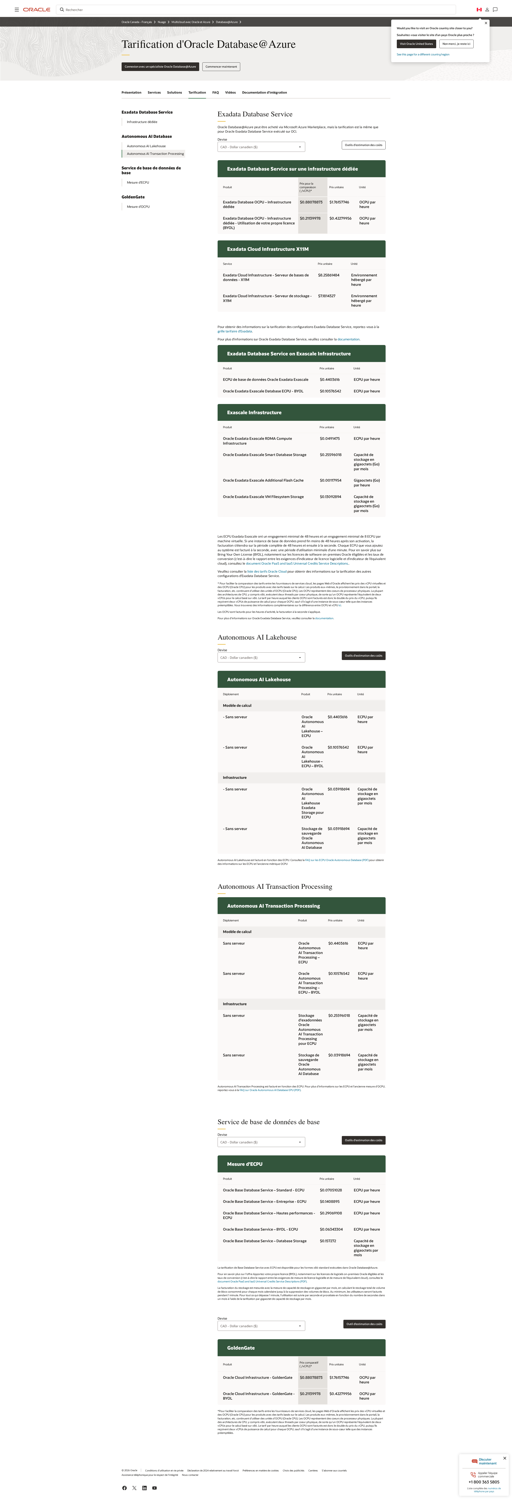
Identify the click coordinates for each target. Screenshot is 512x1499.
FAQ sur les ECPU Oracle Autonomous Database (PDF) (337, 860)
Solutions (174, 92)
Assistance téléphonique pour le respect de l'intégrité (150, 1474)
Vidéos (230, 92)
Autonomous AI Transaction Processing (155, 153)
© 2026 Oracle (129, 1470)
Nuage (162, 22)
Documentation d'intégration (264, 92)
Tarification (197, 92)
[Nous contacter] (495, 9)
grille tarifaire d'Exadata (235, 331)
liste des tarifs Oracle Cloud (267, 571)
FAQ (215, 92)
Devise (222, 139)
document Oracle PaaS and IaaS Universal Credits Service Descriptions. (297, 563)
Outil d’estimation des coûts (364, 1324)
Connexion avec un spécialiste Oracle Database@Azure (160, 66)
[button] (16, 9)
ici (340, 605)
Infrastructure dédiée (142, 122)
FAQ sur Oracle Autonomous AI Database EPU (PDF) (270, 1090)
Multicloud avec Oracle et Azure (191, 22)
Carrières (313, 1470)
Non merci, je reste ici (456, 44)
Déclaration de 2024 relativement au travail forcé (213, 1470)
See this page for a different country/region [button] (423, 54)
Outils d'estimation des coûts (363, 145)
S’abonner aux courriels (334, 1470)
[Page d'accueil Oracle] (36, 9)
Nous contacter (190, 1474)
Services (154, 92)
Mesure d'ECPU (138, 182)
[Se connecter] (487, 9)
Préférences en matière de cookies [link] (261, 1470)
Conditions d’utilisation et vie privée (164, 1470)
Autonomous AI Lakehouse (146, 146)
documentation (349, 339)
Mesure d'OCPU (138, 206)
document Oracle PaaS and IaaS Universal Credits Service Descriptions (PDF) (262, 1281)
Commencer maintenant (221, 66)
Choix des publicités (293, 1470)
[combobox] (256, 9)
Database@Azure (227, 22)
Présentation (131, 92)
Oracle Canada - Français (137, 22)
